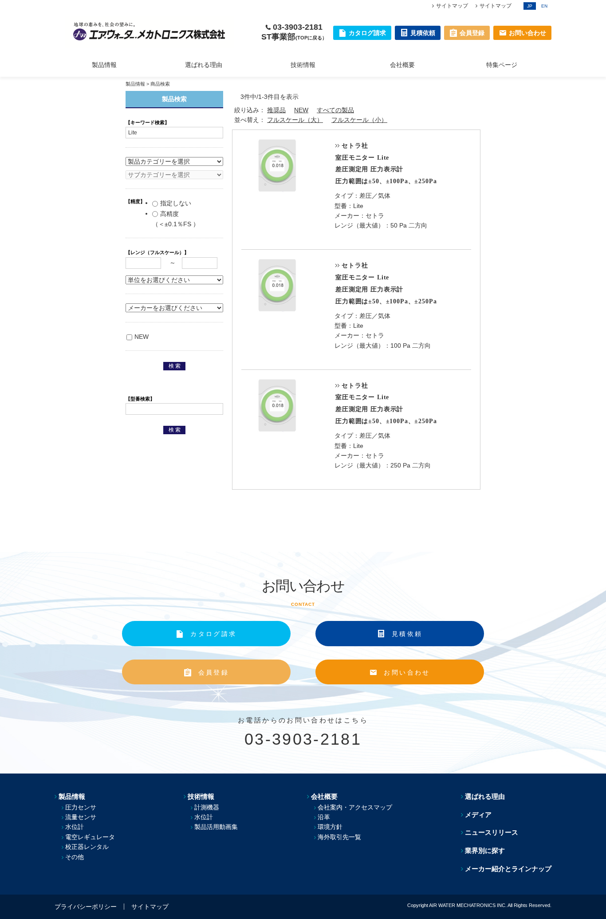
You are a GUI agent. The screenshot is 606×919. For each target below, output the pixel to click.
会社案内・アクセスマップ (355, 807)
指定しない (175, 203)
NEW (301, 110)
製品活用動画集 (216, 826)
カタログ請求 (213, 633)
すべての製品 (335, 110)
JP (529, 6)
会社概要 (402, 64)
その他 (74, 856)
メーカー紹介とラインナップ (508, 868)
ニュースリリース (491, 832)
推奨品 (276, 110)
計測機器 (206, 807)
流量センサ (80, 817)
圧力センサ (80, 807)
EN (544, 6)
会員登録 (213, 672)
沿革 (324, 817)
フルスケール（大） (295, 119)
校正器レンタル (87, 846)
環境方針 (330, 826)
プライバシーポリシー (86, 906)
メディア (478, 814)
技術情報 (303, 64)
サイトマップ (452, 6)
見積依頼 (407, 633)
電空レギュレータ (90, 836)
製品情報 (104, 64)
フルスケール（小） (359, 119)
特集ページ (501, 64)
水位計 (74, 826)
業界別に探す (485, 850)
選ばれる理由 (203, 64)
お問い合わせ (407, 672)
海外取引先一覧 (339, 836)
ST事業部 (294, 36)
